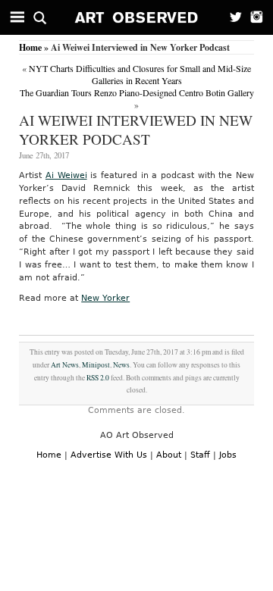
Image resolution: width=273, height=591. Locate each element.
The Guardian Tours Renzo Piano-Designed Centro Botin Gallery (137, 92)
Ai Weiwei (66, 175)
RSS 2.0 (97, 378)
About (168, 455)
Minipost (96, 365)
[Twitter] (231, 17)
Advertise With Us (109, 455)
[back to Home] (137, 17)
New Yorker (105, 298)
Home (30, 47)
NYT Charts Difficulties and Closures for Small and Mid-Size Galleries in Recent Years (140, 74)
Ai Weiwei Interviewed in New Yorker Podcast (136, 130)
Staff (200, 455)
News (121, 365)
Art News (65, 365)
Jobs (228, 455)
